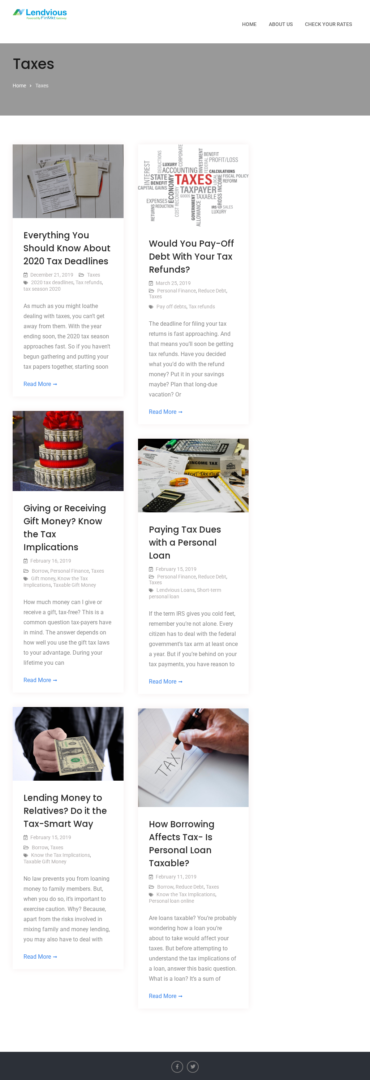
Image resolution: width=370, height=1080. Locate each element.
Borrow (40, 571)
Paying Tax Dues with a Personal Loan (185, 542)
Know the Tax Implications (60, 855)
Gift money (43, 578)
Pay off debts (171, 306)
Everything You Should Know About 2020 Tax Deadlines (67, 248)
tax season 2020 (42, 289)
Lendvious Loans (175, 590)
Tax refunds (89, 282)
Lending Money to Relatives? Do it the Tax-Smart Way (65, 811)
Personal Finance (176, 291)
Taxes (93, 275)
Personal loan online (171, 901)
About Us (281, 24)
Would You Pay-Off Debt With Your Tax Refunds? (191, 257)
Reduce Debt (212, 291)
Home (249, 24)
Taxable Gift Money (74, 585)
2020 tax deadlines (52, 282)
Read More (37, 384)
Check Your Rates (328, 24)
